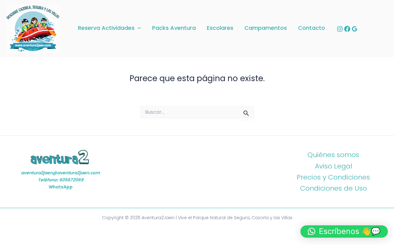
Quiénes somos (333, 155)
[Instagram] (340, 29)
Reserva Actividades (106, 28)
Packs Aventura (174, 28)
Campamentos (265, 28)
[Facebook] (347, 29)
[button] (138, 28)
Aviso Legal (333, 166)
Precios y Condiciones (333, 177)
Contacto (311, 28)
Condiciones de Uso (333, 188)
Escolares (220, 28)
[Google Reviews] (355, 29)
